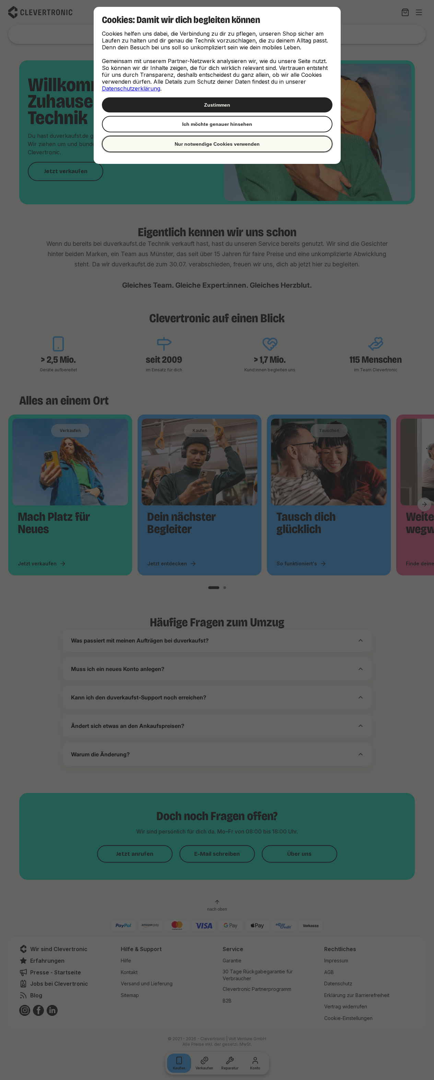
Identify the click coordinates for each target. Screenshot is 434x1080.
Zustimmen (217, 105)
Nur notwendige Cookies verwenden (217, 144)
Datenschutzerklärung (131, 88)
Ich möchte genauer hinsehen (217, 124)
